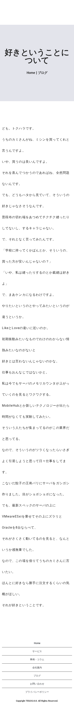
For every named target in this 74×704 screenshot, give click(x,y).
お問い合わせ (37, 683)
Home (31, 73)
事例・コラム (37, 659)
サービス (37, 651)
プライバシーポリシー (37, 692)
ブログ (42, 73)
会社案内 (37, 667)
